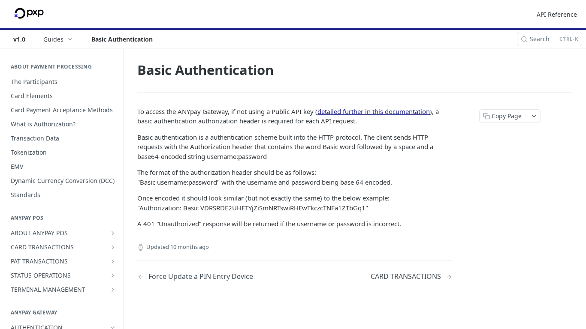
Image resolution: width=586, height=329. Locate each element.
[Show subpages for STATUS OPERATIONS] (112, 275)
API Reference (557, 14)
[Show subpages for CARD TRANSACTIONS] (112, 247)
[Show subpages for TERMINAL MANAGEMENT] (112, 289)
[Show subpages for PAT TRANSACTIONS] (112, 261)
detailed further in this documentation (373, 111)
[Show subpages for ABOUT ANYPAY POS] (112, 233)
